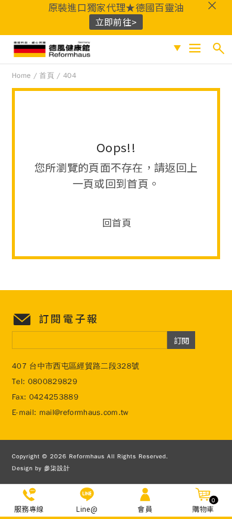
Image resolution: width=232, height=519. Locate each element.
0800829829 (52, 381)
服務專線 (28, 509)
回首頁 (116, 222)
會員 (144, 509)
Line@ (87, 509)
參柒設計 (57, 468)
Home (21, 75)
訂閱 (181, 340)
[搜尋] (218, 48)
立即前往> (116, 21)
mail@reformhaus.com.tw (84, 412)
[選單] (194, 48)
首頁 (46, 75)
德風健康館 (53, 49)
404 (69, 75)
